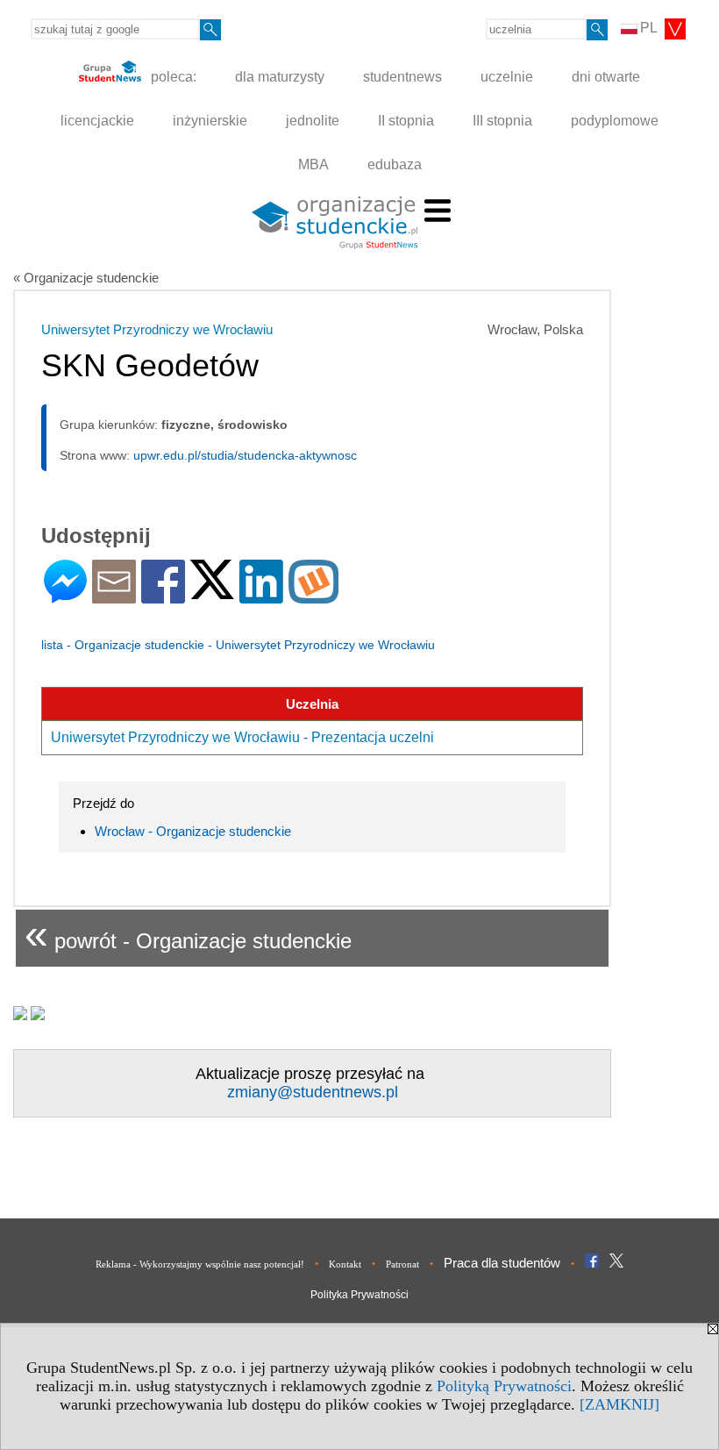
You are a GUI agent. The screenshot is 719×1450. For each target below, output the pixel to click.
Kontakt (345, 1264)
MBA (313, 164)
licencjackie (97, 120)
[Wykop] (313, 596)
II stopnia (406, 120)
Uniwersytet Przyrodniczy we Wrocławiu (157, 329)
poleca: (171, 76)
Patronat (402, 1264)
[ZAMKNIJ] (619, 1404)
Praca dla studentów (502, 1262)
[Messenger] (65, 596)
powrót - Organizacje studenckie (188, 934)
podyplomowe (614, 120)
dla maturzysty (279, 76)
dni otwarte (606, 76)
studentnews (402, 76)
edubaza (394, 164)
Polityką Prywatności (504, 1386)
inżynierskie (210, 120)
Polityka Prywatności (359, 1295)
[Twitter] (212, 592)
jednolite (312, 120)
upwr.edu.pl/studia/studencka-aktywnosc (245, 455)
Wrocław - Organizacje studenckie (193, 831)
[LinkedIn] (261, 596)
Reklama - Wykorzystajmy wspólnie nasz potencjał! (200, 1264)
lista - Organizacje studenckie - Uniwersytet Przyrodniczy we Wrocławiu (238, 645)
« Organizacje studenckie (86, 277)
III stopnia (502, 120)
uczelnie (507, 76)
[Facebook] (163, 596)
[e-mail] (114, 596)
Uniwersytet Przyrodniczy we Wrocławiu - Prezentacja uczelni (242, 737)
